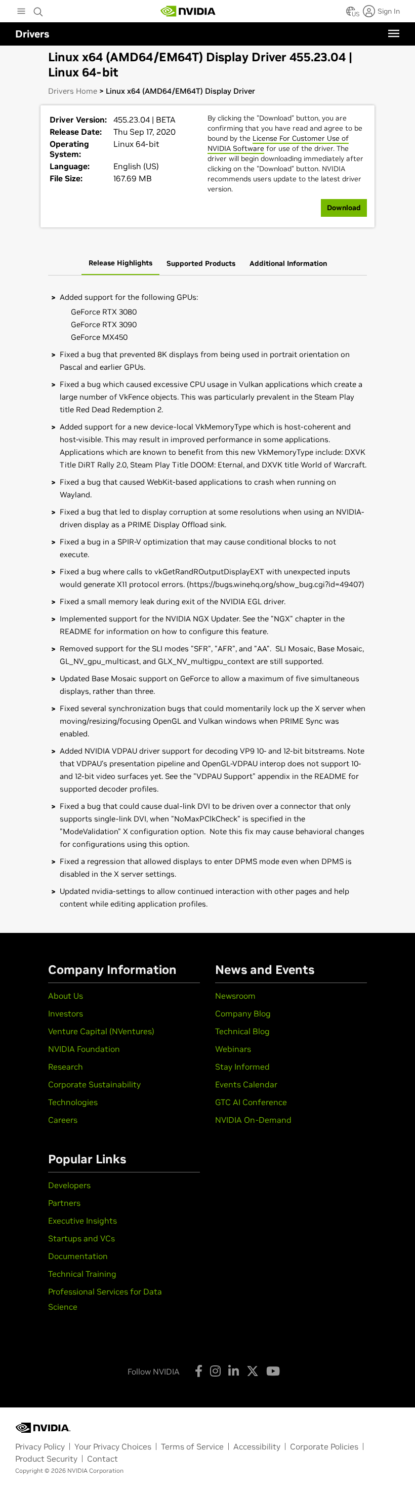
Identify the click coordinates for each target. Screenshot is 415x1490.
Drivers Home (72, 91)
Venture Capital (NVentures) (101, 1031)
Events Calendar (246, 1084)
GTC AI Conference (251, 1102)
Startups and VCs (81, 1238)
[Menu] (394, 33)
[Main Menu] (21, 12)
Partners (64, 1203)
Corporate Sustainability (94, 1084)
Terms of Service (192, 1446)
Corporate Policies (324, 1446)
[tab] (120, 264)
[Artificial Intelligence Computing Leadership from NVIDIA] (188, 11)
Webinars (233, 1049)
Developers (69, 1185)
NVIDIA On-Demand (253, 1120)
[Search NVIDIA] (38, 9)
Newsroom (235, 996)
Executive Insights (82, 1220)
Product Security (46, 1459)
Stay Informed (242, 1067)
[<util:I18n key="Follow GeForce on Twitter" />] (252, 1371)
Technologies (73, 1102)
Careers (62, 1120)
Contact (102, 1459)
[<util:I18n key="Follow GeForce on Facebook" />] (198, 1371)
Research (65, 1067)
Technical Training (82, 1274)
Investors (65, 1013)
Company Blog (243, 1013)
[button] (351, 14)
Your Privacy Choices (112, 1446)
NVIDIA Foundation (84, 1049)
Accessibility (256, 1446)
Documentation (78, 1256)
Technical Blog (242, 1031)
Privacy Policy (40, 1446)
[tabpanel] (207, 601)
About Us (65, 996)
